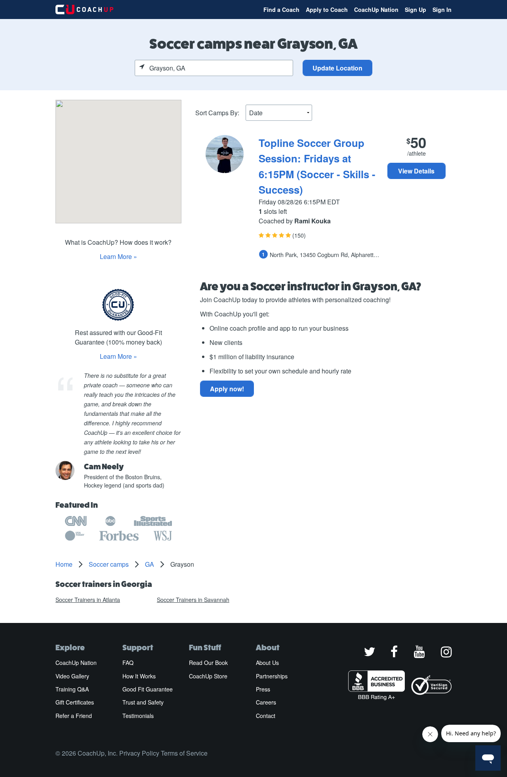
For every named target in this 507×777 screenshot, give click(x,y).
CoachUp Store (208, 676)
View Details (416, 170)
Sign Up (415, 9)
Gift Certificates (74, 702)
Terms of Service (184, 753)
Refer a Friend (73, 716)
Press (263, 689)
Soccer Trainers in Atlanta (87, 600)
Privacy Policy (139, 753)
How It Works (139, 676)
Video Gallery (72, 676)
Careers (266, 702)
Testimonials (138, 716)
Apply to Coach (327, 9)
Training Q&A (72, 689)
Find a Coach (281, 9)
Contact (265, 716)
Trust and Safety (143, 702)
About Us (267, 663)
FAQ (127, 663)
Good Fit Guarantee (147, 689)
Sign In (442, 9)
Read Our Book (208, 663)
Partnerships (272, 676)
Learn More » (118, 256)
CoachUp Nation (376, 9)
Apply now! (227, 388)
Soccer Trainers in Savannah (193, 600)
